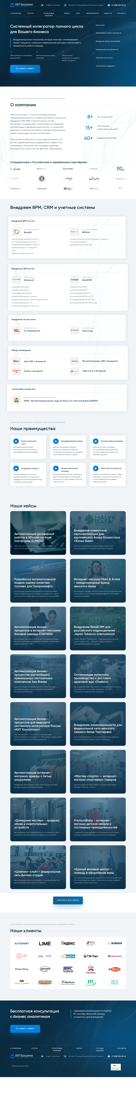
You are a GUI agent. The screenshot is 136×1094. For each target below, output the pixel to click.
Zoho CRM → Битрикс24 (35, 362)
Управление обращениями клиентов (25, 245)
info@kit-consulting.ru (53, 5)
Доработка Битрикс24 (20, 290)
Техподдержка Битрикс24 (21, 293)
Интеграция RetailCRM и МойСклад (83, 303)
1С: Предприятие (32, 331)
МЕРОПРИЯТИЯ (92, 13)
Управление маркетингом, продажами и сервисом (89, 239)
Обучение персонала (104, 58)
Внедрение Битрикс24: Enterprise (24, 296)
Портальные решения (78, 242)
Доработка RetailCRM (78, 290)
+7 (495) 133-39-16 (118, 5)
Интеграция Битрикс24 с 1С (22, 303)
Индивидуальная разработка (107, 49)
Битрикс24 (29, 280)
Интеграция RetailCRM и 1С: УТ (81, 296)
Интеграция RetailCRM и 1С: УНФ (82, 300)
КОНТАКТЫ (121, 13)
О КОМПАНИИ (15, 13)
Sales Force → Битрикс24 (94, 371)
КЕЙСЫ (67, 13)
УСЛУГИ (30, 13)
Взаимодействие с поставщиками (24, 247)
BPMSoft (86, 232)
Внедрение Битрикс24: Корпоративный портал (30, 300)
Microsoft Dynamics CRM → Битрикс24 (100, 361)
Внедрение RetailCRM (78, 287)
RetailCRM (87, 280)
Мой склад (87, 331)
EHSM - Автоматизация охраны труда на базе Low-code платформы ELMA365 (61, 401)
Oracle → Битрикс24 (33, 371)
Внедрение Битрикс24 (20, 287)
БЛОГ (78, 13)
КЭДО (14, 250)
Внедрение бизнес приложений (108, 41)
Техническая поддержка (105, 66)
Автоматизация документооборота (25, 239)
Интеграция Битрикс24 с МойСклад (25, 306)
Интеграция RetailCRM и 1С (80, 293)
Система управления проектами (24, 242)
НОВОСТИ (108, 13)
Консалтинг (100, 25)
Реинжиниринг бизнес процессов (108, 33)
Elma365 (28, 233)
